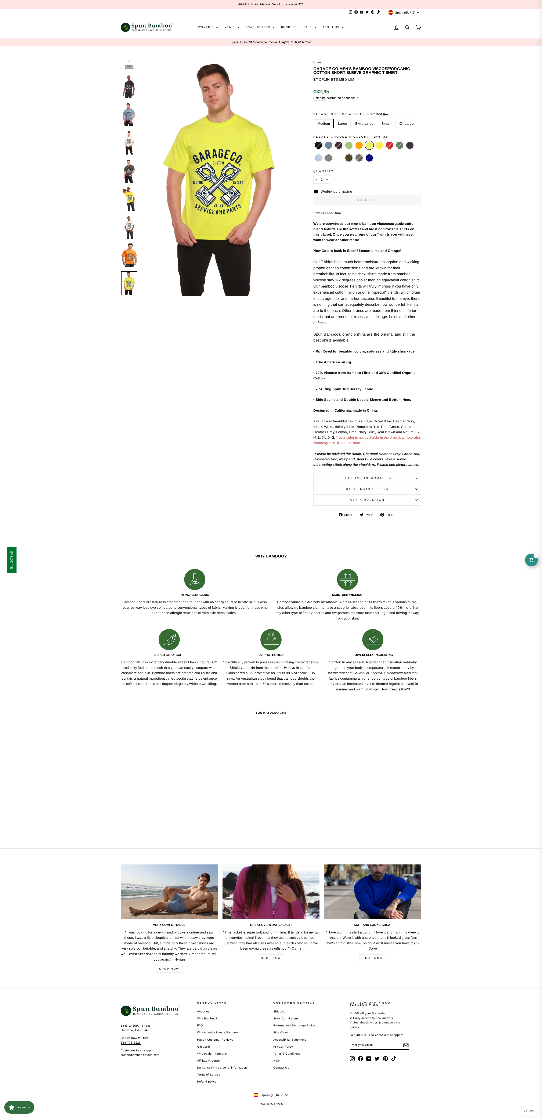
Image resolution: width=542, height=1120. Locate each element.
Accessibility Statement (289, 1039)
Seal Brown (339, 145)
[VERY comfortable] (169, 891)
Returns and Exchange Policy (294, 1025)
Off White (339, 158)
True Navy (369, 158)
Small (386, 123)
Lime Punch (369, 145)
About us (203, 1011)
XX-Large (406, 123)
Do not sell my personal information (222, 1067)
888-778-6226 (131, 1042)
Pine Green (399, 145)
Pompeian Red (389, 145)
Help (276, 1060)
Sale (308, 27)
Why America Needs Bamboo (217, 1032)
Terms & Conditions (286, 1053)
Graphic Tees (259, 27)
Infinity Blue (318, 158)
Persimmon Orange (359, 145)
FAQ (200, 1025)
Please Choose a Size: (348, 114)
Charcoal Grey (359, 158)
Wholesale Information (213, 1053)
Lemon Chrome (379, 145)
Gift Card (203, 1046)
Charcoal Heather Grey (328, 158)
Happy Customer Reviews (215, 1039)
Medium (323, 123)
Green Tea (349, 145)
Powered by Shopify (271, 1103)
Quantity (323, 171)
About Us (332, 27)
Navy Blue (410, 145)
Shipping (319, 98)
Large (342, 123)
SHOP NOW (301, 42)
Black (318, 145)
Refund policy (206, 1081)
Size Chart (280, 1032)
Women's (206, 27)
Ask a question (367, 499)
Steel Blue (328, 145)
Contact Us (281, 1067)
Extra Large (364, 123)
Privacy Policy (283, 1046)
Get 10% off (11, 560)
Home (317, 62)
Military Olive (349, 158)
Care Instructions (367, 489)
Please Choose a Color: (350, 136)
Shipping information (367, 478)
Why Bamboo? (207, 1018)
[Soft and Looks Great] (372, 891)
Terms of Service (208, 1074)
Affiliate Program (209, 1060)
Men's (230, 27)
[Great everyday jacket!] (271, 891)
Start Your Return (285, 1018)
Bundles (289, 27)
